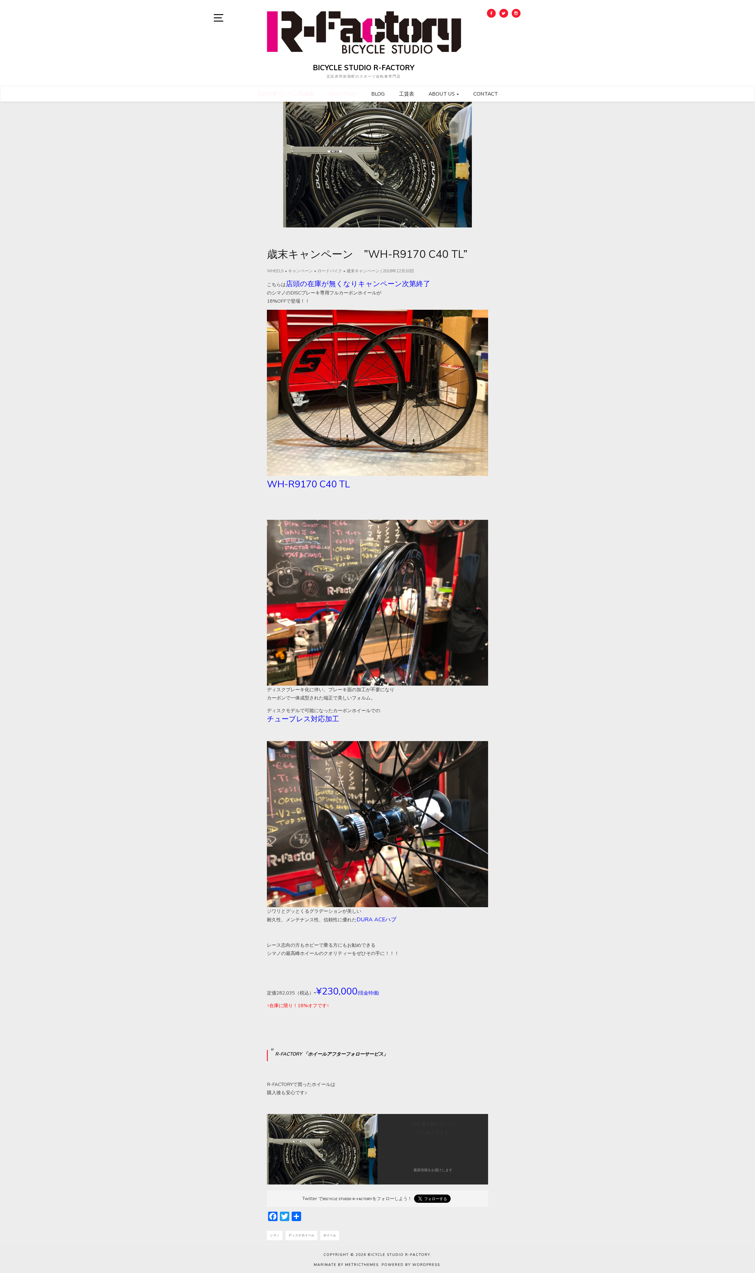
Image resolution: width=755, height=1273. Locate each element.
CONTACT (485, 94)
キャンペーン (300, 271)
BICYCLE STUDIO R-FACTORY (363, 67)
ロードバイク (329, 271)
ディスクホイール (301, 1235)
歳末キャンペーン (363, 271)
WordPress (426, 1264)
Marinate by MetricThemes (346, 1264)
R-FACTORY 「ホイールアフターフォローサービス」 (331, 1054)
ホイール (329, 1235)
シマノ (275, 1235)
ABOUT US (442, 94)
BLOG (378, 94)
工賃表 (406, 94)
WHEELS (275, 271)
